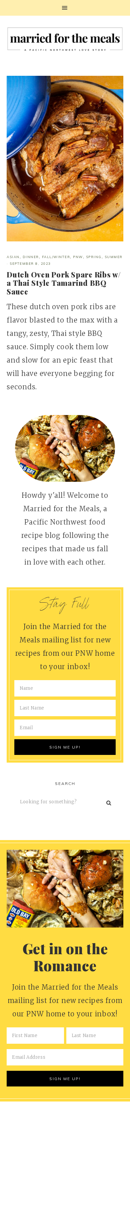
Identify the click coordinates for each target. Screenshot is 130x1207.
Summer (114, 257)
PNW (78, 257)
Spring (94, 257)
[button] (65, 8)
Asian (13, 257)
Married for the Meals (65, 41)
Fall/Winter (56, 257)
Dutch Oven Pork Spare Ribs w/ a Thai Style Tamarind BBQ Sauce (64, 283)
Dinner (31, 257)
